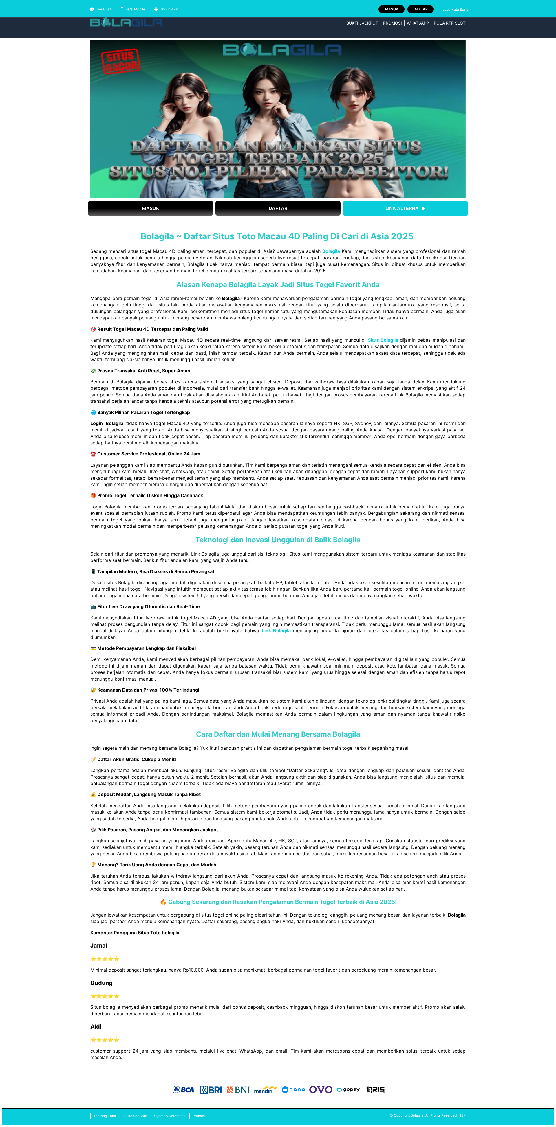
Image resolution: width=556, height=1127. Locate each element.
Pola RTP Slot (450, 23)
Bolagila (331, 251)
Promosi (392, 23)
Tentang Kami (105, 1116)
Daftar (421, 9)
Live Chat (103, 9)
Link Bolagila (276, 630)
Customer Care (135, 1116)
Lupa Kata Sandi (455, 9)
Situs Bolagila (383, 340)
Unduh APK (169, 9)
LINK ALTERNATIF (405, 208)
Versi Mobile (135, 9)
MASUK (150, 208)
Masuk (391, 9)
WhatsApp (418, 23)
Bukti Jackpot (362, 23)
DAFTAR (278, 208)
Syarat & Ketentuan (170, 1116)
